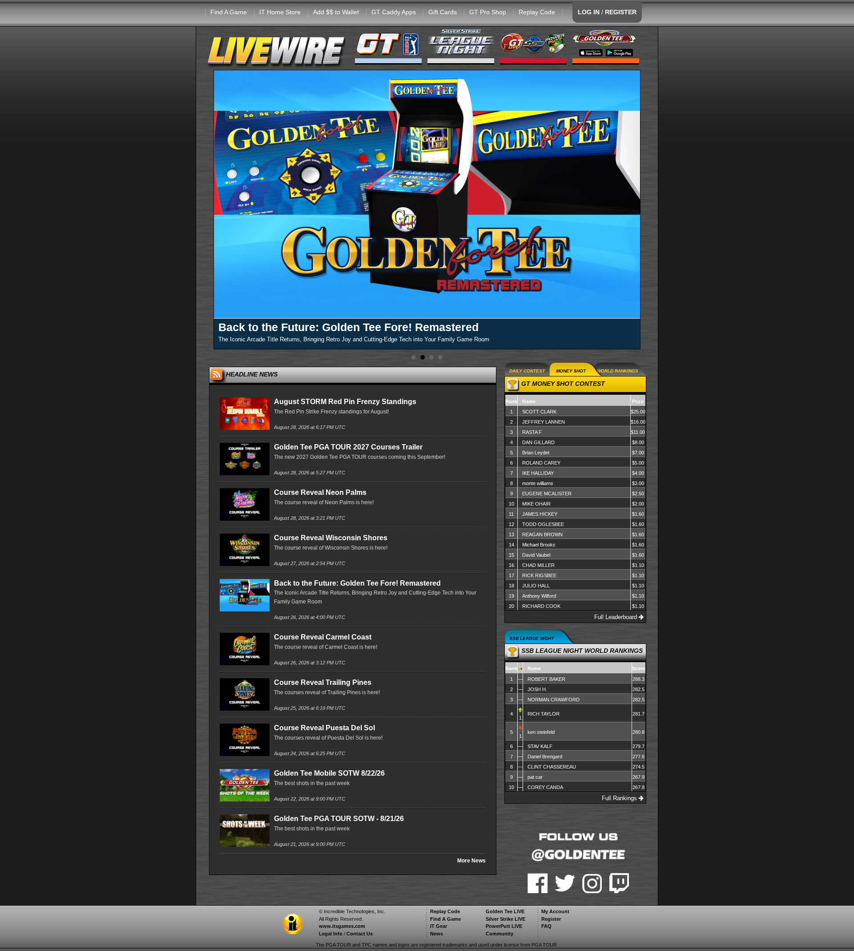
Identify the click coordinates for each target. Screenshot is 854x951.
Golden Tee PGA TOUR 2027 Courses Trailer (348, 447)
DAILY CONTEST (527, 370)
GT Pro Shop (487, 12)
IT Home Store (280, 12)
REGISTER (620, 12)
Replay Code (537, 12)
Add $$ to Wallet (336, 12)
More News (471, 861)
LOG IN (589, 12)
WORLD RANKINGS (617, 370)
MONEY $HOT (571, 370)
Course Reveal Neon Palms (320, 492)
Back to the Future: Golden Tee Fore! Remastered (357, 583)
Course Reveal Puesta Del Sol (324, 728)
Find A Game (228, 12)
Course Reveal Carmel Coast (322, 637)
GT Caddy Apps (393, 12)
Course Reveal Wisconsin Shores (330, 538)
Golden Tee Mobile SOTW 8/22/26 (329, 773)
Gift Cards (442, 12)
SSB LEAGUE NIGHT (531, 686)
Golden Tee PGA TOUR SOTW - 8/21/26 (339, 818)
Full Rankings (620, 665)
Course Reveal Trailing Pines (322, 682)
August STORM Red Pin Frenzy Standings (345, 401)
